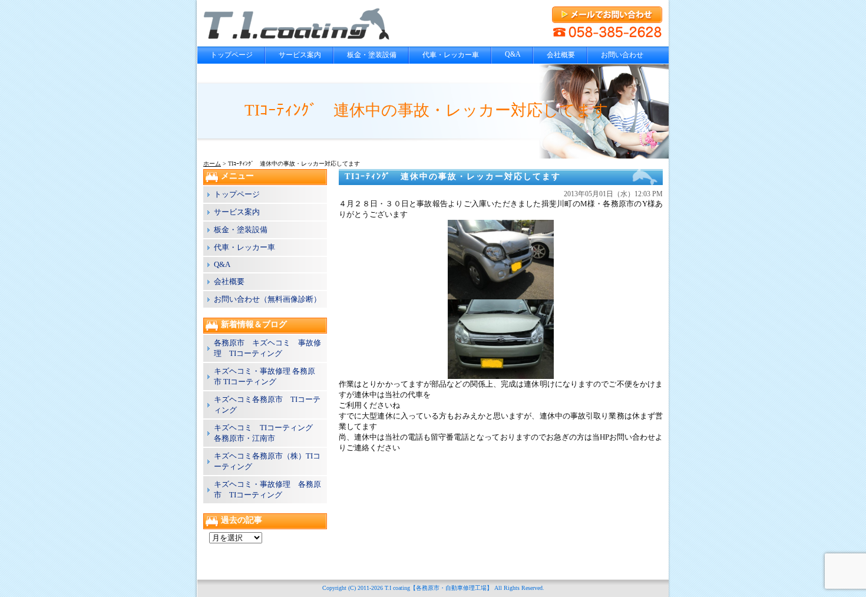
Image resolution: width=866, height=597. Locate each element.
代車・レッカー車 (450, 55)
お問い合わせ (622, 55)
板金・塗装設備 (371, 55)
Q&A (513, 54)
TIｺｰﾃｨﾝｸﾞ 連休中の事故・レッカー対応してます (453, 176)
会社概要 (561, 55)
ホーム (212, 163)
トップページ (231, 55)
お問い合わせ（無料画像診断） (267, 299)
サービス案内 (300, 55)
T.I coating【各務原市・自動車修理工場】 (439, 588)
